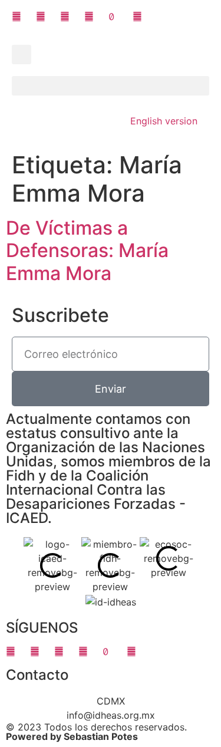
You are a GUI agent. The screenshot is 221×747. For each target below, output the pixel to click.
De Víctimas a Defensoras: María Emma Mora (87, 250)
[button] (21, 54)
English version (163, 121)
